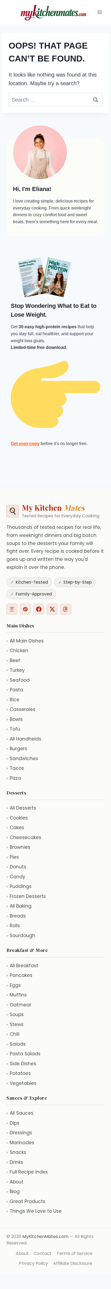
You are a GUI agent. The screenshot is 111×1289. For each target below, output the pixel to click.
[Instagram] (11, 609)
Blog (13, 1191)
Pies (12, 857)
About (14, 1182)
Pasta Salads (23, 1053)
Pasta (14, 690)
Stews (14, 1024)
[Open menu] (100, 12)
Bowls (14, 719)
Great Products (25, 1201)
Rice (12, 699)
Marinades (20, 1142)
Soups (15, 1014)
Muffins (16, 995)
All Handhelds (23, 739)
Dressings (19, 1132)
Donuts (16, 867)
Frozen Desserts (26, 896)
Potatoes (18, 1073)
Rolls (13, 925)
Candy (15, 876)
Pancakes (19, 975)
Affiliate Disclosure (72, 1263)
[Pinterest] (25, 609)
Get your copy (25, 443)
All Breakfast (22, 965)
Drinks (14, 1162)
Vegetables (21, 1083)
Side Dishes (21, 1063)
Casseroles (20, 709)
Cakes (15, 827)
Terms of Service (74, 1253)
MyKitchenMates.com (45, 1236)
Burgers (16, 748)
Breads (16, 916)
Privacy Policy (33, 1263)
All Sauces (19, 1113)
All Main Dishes (25, 641)
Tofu (13, 729)
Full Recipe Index (27, 1172)
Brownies (18, 847)
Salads (16, 1044)
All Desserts (21, 808)
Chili (12, 1034)
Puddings (19, 886)
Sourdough (20, 935)
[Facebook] (38, 609)
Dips (12, 1123)
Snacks (16, 1152)
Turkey (15, 670)
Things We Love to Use (34, 1211)
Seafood (18, 680)
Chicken (17, 650)
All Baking (19, 906)
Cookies (17, 818)
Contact (42, 1253)
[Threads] (65, 609)
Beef (13, 660)
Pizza (13, 778)
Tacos (15, 768)
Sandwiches (22, 758)
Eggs (13, 985)
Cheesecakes (23, 837)
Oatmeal (18, 1005)
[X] (52, 609)
